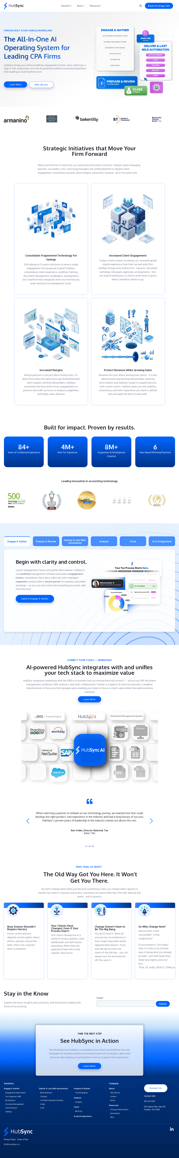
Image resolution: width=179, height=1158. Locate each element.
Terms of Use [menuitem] (22, 1139)
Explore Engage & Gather (34, 598)
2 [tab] (90, 847)
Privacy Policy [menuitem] (10, 1139)
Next (150, 821)
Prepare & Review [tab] (46, 541)
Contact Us (156, 1088)
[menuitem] (12, 1089)
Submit (163, 1003)
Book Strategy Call (159, 5)
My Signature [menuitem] (10, 1100)
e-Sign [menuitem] (42, 1104)
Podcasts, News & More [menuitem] (119, 1109)
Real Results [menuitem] (115, 1113)
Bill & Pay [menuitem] (78, 1111)
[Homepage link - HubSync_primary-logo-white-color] (18, 1135)
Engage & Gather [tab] (17, 541)
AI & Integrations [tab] (162, 541)
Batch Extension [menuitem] (46, 1093)
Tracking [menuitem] (43, 1096)
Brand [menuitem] (112, 1100)
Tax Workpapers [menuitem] (81, 1093)
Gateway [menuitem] (8, 1112)
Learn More (15, 84)
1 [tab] (86, 847)
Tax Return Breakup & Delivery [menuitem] (51, 1100)
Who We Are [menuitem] (115, 1093)
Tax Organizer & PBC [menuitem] (13, 1096)
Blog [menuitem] (112, 1117)
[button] (171, 1130)
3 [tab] (93, 847)
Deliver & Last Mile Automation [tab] (75, 541)
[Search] (140, 6)
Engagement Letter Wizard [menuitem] (15, 1093)
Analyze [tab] (104, 541)
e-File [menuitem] (42, 1108)
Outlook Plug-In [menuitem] (11, 1108)
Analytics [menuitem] (78, 1102)
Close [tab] (133, 541)
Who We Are (41, 84)
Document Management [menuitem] (14, 1104)
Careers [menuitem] (113, 1096)
